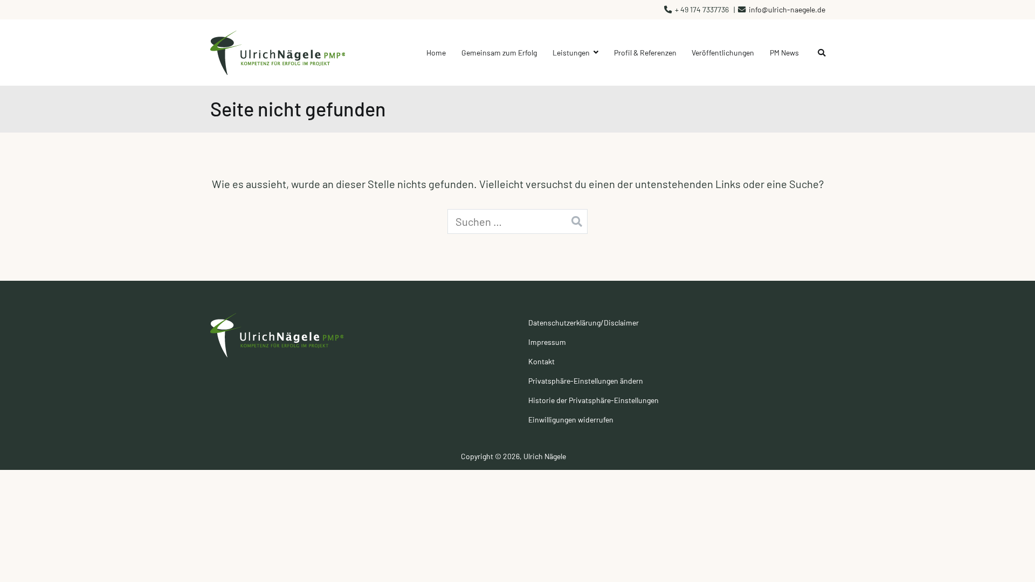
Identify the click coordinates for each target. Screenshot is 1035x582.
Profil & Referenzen (645, 52)
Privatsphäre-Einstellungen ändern (585, 380)
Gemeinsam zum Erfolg (499, 52)
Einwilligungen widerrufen (570, 419)
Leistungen (571, 52)
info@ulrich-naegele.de (787, 9)
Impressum (547, 342)
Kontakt (541, 361)
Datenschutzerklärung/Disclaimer (583, 322)
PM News (784, 52)
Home (436, 52)
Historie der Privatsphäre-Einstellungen (593, 400)
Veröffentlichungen (723, 52)
